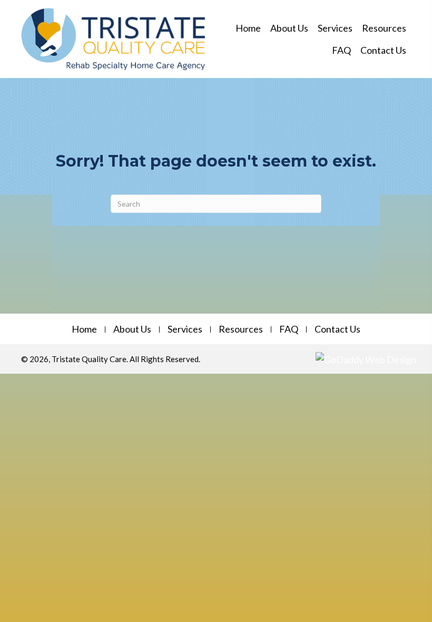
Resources (241, 329)
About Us (132, 329)
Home (84, 329)
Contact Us (337, 329)
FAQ (288, 329)
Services (185, 329)
